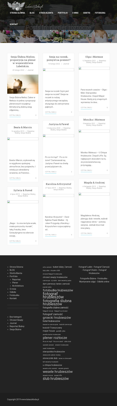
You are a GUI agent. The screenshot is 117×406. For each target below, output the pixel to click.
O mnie (75, 13)
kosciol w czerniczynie (50, 324)
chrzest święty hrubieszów (55, 277)
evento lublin (47, 287)
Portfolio (63, 13)
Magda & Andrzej (94, 182)
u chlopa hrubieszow (52, 365)
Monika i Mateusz (94, 119)
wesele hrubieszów (58, 371)
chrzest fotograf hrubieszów (52, 274)
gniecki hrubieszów (57, 317)
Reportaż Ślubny (65, 188)
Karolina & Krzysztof (58, 184)
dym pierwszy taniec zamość (56, 284)
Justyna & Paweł (59, 124)
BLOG (32, 13)
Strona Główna (17, 13)
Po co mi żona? (58, 341)
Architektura (18, 286)
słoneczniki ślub (50, 358)
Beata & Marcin (23, 127)
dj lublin (54, 280)
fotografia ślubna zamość (55, 307)
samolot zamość (48, 345)
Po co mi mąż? (47, 341)
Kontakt (14, 24)
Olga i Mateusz (94, 56)
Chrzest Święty (16, 320)
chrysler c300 (55, 270)
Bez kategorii (16, 317)
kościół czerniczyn (65, 324)
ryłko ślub (67, 341)
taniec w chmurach (65, 358)
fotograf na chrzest (60, 311)
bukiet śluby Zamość (62, 267)
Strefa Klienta (46, 13)
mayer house (49, 331)
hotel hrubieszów (51, 321)
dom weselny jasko (64, 280)
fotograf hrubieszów (53, 295)
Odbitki (86, 13)
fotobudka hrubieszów (58, 290)
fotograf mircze (48, 311)
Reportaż (16, 279)
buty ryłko (46, 270)
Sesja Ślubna (97, 62)
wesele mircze (48, 375)
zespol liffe (58, 375)
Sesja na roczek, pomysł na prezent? (58, 58)
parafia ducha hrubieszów (52, 334)
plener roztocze (55, 337)
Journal (30, 70)
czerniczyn (46, 280)
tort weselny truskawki (50, 362)
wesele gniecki (63, 368)
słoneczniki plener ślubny (51, 355)
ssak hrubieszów (49, 348)
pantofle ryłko (60, 331)
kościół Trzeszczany (52, 328)
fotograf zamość (53, 314)
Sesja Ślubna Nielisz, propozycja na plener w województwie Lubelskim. (23, 61)
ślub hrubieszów (56, 378)
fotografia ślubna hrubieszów (57, 302)
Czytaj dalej (15, 115)
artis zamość (47, 267)
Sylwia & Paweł (23, 190)
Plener (15, 282)
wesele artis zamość (50, 368)
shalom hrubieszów (61, 345)
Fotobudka (100, 13)
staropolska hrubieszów (54, 351)
